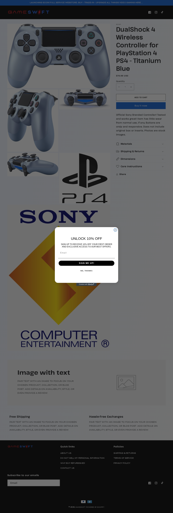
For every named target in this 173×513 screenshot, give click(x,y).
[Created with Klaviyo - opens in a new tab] (86, 284)
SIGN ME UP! (86, 263)
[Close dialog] (115, 229)
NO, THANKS (87, 271)
